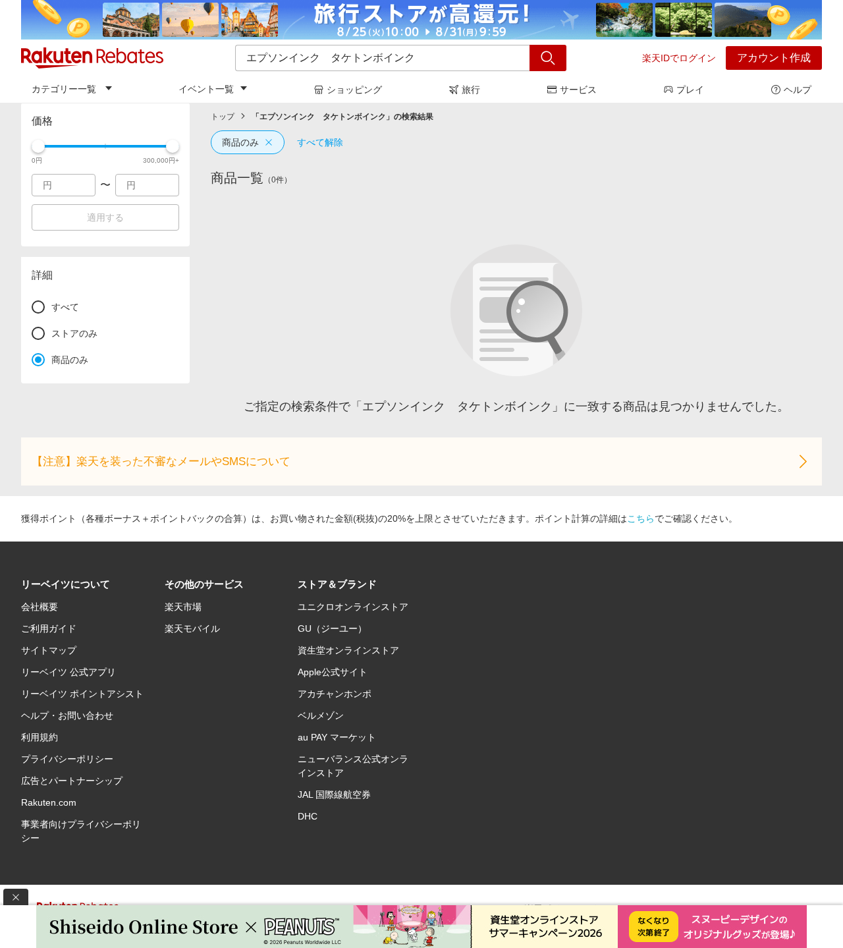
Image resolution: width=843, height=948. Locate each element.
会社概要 (39, 606)
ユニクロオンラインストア (353, 606)
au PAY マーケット (337, 737)
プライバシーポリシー (67, 759)
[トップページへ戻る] (92, 58)
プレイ (690, 89)
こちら (641, 518)
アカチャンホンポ (334, 693)
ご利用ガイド (48, 628)
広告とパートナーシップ (71, 780)
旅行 (471, 89)
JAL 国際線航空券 (334, 794)
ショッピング (354, 89)
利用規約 (39, 737)
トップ (222, 116)
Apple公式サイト (332, 672)
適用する (105, 217)
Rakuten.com (48, 802)
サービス (578, 89)
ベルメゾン (321, 715)
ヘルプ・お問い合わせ (67, 715)
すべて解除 (320, 142)
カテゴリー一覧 (64, 89)
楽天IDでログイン (679, 58)
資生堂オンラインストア (348, 650)
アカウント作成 (774, 57)
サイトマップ (48, 650)
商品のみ (240, 142)
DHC (307, 816)
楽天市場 (183, 606)
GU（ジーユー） (332, 628)
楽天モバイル (192, 628)
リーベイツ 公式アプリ (68, 672)
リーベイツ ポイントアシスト (82, 693)
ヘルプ (797, 89)
